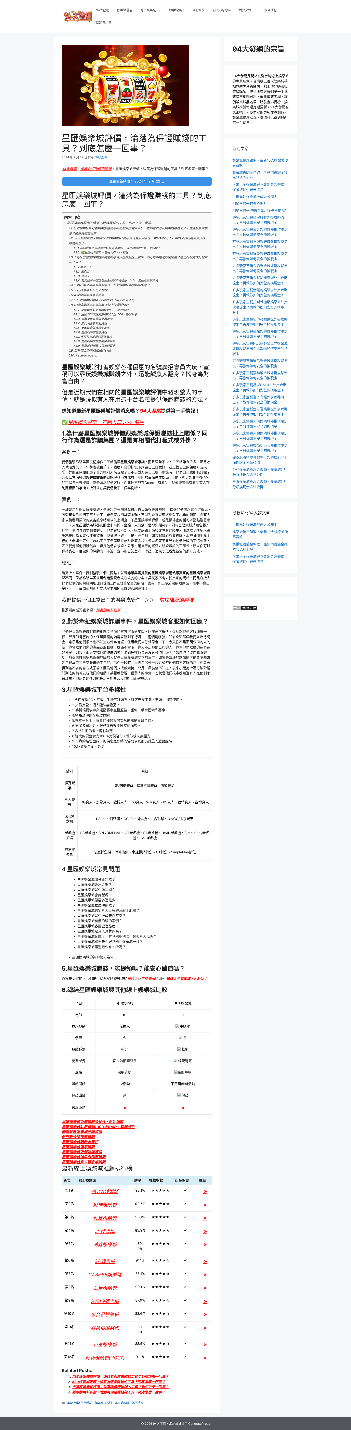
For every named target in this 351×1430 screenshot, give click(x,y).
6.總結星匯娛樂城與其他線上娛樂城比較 (101, 305)
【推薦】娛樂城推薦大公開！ (254, 197)
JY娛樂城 (105, 1231)
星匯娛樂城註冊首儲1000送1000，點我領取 (109, 314)
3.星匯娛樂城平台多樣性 (90, 290)
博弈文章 (245, 10)
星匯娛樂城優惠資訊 (94, 332)
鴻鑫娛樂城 (105, 1244)
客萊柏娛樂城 (105, 1328)
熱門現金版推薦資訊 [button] (78, 1137)
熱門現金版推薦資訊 (94, 323)
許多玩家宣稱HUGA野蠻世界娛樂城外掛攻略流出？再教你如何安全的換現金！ (260, 348)
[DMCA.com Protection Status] (244, 609)
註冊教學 (198, 10)
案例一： (86, 267)
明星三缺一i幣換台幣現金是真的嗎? (259, 211)
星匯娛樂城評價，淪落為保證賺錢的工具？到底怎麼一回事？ (111, 223)
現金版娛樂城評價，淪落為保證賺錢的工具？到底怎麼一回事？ (120, 1377)
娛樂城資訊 (176, 10)
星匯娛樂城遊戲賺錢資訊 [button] (82, 1152)
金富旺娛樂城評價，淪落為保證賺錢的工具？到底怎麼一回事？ (120, 1387)
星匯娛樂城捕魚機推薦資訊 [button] (84, 1157)
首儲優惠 (148, 979)
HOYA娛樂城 (104, 1191)
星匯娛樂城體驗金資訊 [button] (80, 1142)
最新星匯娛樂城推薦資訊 (97, 319)
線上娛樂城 (148, 10)
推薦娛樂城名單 (108, 610)
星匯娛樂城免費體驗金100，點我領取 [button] (92, 1122)
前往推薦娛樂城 (176, 600)
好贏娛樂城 (105, 1218)
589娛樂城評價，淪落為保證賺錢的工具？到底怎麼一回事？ (118, 1382)
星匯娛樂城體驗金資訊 (95, 327)
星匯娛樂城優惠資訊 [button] (78, 1147)
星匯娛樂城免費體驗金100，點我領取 (104, 310)
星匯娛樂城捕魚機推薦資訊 (98, 341)
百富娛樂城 (105, 1344)
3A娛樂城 (105, 1261)
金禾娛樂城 (105, 1288)
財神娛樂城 (105, 1205)
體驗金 (132, 979)
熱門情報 (137, 1403)
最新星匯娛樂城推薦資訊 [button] (82, 1132)
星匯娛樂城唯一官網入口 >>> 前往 (106, 422)
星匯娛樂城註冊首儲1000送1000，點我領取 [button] (98, 1127)
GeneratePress (199, 1424)
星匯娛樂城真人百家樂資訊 (98, 345)
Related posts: (86, 355)
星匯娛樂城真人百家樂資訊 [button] (84, 1162)
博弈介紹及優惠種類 (96, 169)
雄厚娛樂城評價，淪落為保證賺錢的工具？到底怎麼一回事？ (118, 1392)
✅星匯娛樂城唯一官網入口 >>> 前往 (104, 252)
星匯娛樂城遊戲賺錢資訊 (96, 336)
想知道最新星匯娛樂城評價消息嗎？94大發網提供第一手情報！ (120, 248)
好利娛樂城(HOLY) (105, 1358)
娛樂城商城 (103, 22)
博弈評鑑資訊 (103, 1403)
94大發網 (102, 10)
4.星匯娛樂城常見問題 (89, 295)
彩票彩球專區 (222, 10)
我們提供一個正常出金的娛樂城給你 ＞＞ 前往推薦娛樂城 (119, 280)
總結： (85, 276)
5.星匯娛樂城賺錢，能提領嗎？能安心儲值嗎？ (105, 300)
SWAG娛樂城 (105, 1301)
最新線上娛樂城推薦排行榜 (92, 350)
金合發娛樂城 (105, 1314)
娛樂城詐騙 (122, 1403)
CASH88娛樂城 (104, 1275)
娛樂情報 (270, 10)
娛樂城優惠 (124, 10)
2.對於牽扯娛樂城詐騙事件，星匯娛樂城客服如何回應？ (112, 285)
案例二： (86, 271)
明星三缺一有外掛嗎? (248, 204)
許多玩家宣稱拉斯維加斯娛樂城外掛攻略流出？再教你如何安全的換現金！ (260, 307)
